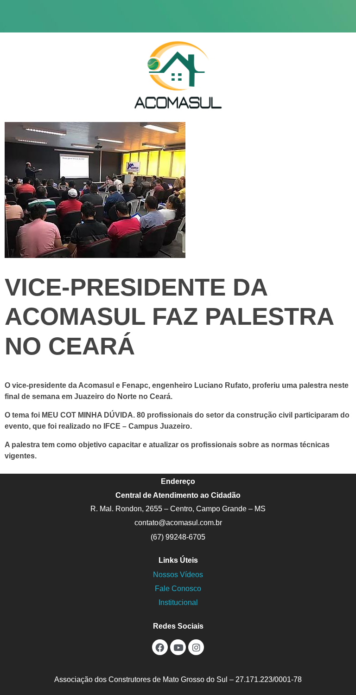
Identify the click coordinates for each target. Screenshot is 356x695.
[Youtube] (178, 647)
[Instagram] (196, 647)
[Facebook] (160, 647)
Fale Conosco (178, 588)
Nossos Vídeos (178, 575)
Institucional (178, 602)
